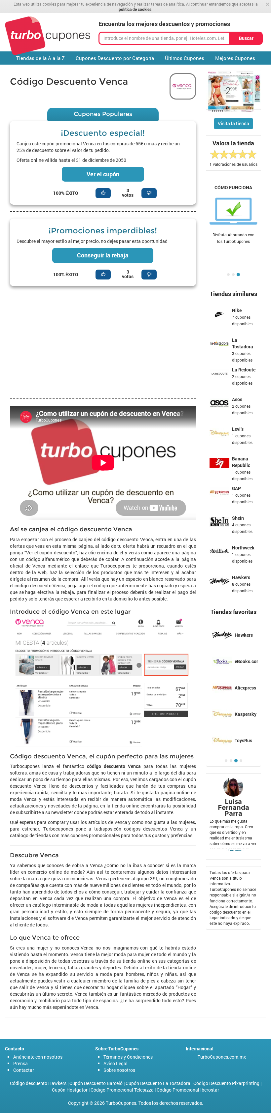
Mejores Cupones (235, 58)
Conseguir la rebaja (103, 255)
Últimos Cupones (184, 58)
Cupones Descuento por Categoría (115, 58)
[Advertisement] (103, 346)
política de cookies (135, 9)
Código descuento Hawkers (38, 1083)
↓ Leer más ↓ (235, 850)
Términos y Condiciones (128, 1057)
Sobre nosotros (119, 1070)
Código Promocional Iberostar (188, 1090)
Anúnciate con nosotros (37, 1057)
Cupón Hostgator (70, 1090)
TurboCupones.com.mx (222, 1057)
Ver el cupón (103, 174)
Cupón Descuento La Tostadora (158, 1083)
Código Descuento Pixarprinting (226, 1083)
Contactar (23, 1070)
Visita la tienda (233, 123)
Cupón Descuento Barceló (96, 1083)
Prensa (20, 1063)
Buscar (246, 38)
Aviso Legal (115, 1063)
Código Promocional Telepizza (122, 1090)
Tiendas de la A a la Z (40, 58)
